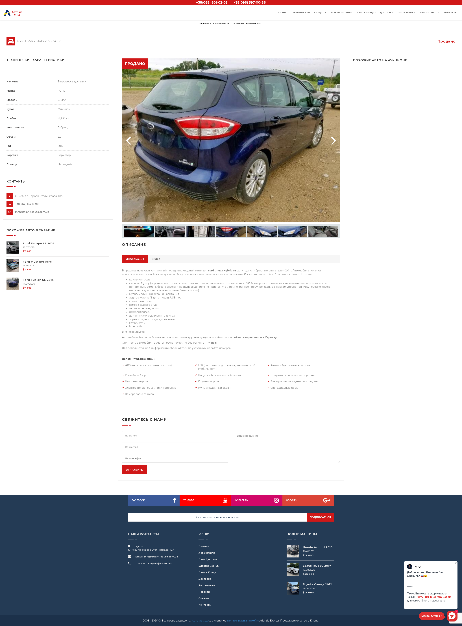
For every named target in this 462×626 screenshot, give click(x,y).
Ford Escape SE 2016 (38, 243)
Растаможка (407, 12)
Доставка (387, 12)
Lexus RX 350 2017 (317, 565)
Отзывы (204, 598)
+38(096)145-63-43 (160, 563)
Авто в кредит (366, 12)
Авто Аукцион (208, 559)
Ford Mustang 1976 (37, 261)
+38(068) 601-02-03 (211, 3)
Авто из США (200, 620)
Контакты (450, 12)
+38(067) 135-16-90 (26, 204)
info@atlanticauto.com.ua (32, 212)
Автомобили (301, 12)
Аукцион (320, 12)
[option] (231, 140)
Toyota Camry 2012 (317, 584)
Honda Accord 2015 (318, 547)
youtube (188, 500)
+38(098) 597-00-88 (250, 3)
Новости (204, 591)
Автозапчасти (430, 12)
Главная (282, 12)
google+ (291, 500)
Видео (156, 259)
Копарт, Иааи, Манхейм (243, 620)
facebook (138, 500)
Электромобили (341, 12)
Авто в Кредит (208, 572)
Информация (135, 259)
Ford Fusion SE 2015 (38, 280)
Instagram (241, 500)
